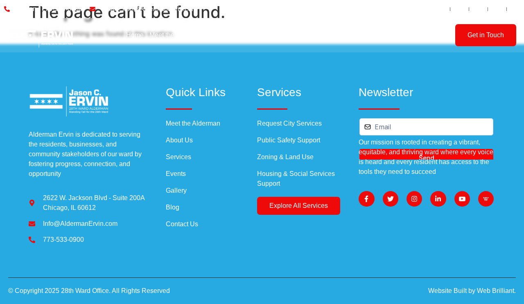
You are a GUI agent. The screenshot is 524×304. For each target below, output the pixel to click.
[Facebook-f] (366, 199)
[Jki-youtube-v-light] (462, 199)
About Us (223, 35)
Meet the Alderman (176, 35)
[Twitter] (390, 199)
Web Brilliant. (496, 290)
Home (135, 35)
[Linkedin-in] (438, 199)
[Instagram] (414, 199)
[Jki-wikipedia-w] (486, 199)
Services (255, 35)
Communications (327, 35)
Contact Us (378, 35)
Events (288, 35)
